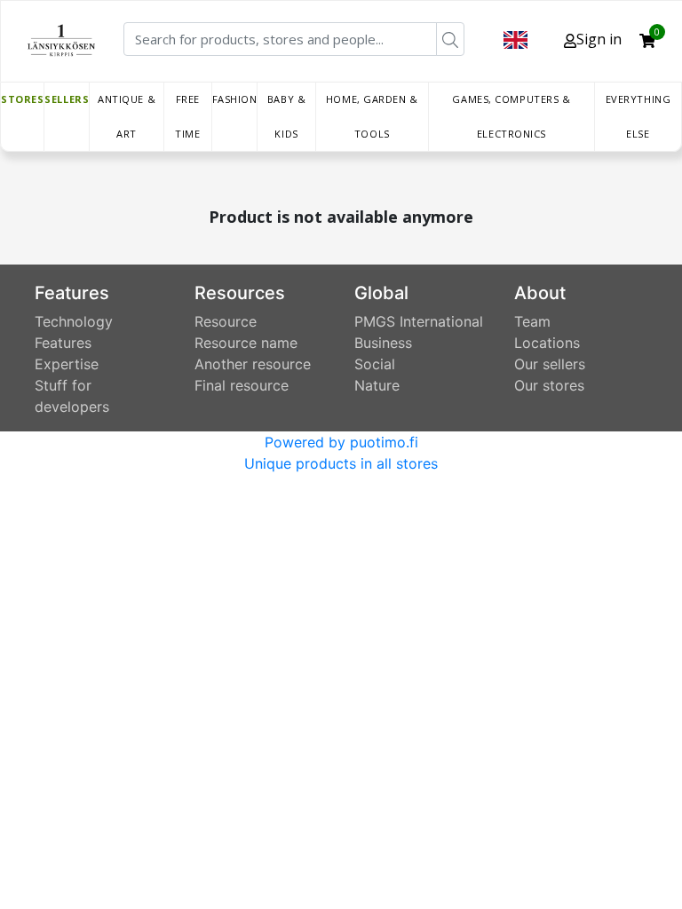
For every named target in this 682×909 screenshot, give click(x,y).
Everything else (638, 116)
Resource (225, 321)
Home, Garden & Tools (372, 116)
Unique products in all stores (341, 463)
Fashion (235, 99)
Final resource (241, 385)
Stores (22, 99)
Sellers (66, 99)
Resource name (245, 343)
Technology (74, 321)
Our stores (549, 385)
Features (63, 343)
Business (383, 343)
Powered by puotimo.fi (341, 442)
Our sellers (549, 364)
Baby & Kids (286, 116)
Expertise (67, 364)
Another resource (252, 364)
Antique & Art (126, 116)
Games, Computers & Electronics (511, 116)
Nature (377, 385)
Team (532, 321)
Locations (547, 343)
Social (374, 364)
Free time (187, 116)
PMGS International (418, 321)
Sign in (599, 39)
